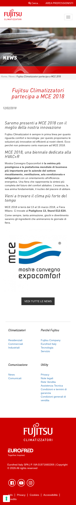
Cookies (34, 495)
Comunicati (14, 378)
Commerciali (15, 343)
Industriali (14, 347)
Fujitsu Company (51, 340)
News (12, 76)
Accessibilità (50, 495)
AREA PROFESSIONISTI (59, 3)
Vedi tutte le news (38, 301)
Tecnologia (47, 347)
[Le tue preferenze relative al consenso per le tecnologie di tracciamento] (6, 498)
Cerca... (35, 3)
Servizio (45, 351)
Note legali (47, 378)
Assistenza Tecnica (52, 385)
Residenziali (15, 340)
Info (10, 495)
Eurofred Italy (48, 343)
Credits (12, 499)
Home (4, 76)
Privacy (45, 374)
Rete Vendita (48, 381)
